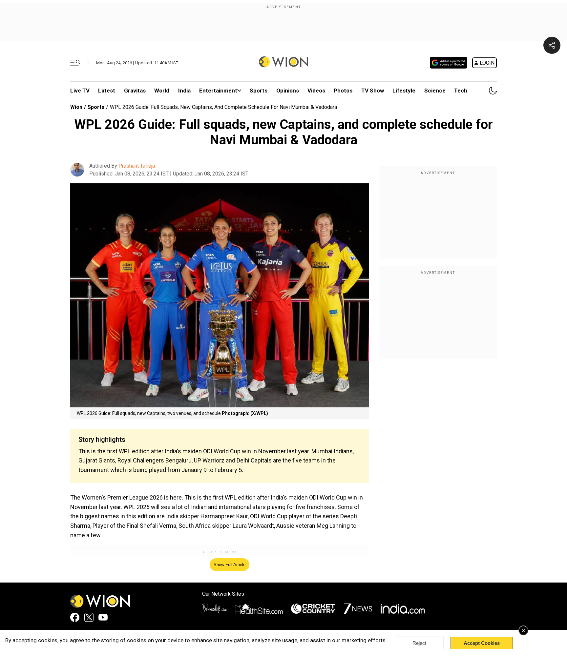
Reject (419, 643)
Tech (460, 90)
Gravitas (135, 90)
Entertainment (218, 90)
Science (435, 90)
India (184, 90)
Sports (258, 90)
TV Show (372, 90)
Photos (343, 90)
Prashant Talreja (136, 166)
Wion (76, 107)
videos (316, 90)
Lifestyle (403, 90)
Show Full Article (229, 564)
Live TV (80, 90)
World (161, 90)
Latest (106, 90)
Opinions (287, 90)
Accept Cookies (482, 643)
